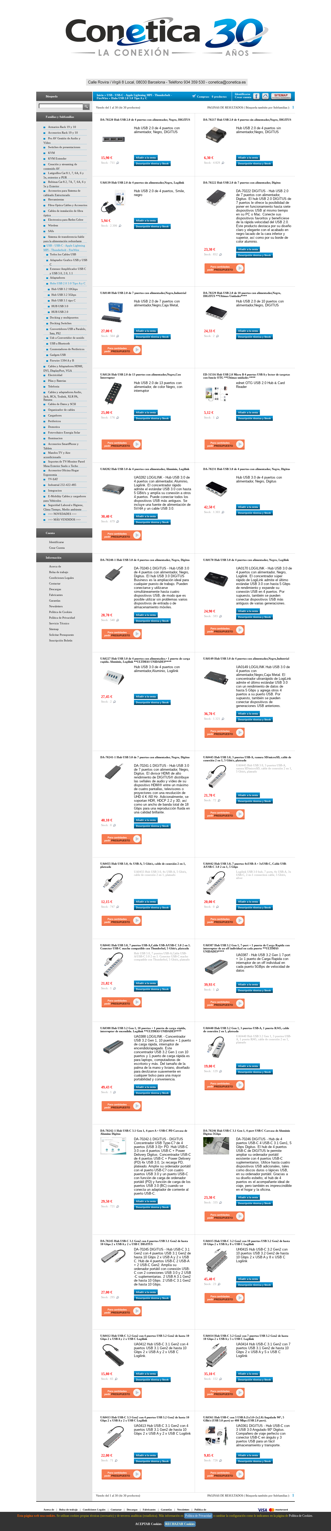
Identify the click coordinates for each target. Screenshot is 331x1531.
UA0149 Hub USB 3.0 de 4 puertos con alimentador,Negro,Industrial (246, 658)
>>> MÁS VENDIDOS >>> (64, 519)
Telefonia (53, 386)
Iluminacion (55, 438)
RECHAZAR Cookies (180, 1524)
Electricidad (55, 375)
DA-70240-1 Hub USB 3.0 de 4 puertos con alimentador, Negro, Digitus (145, 559)
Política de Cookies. (301, 1516)
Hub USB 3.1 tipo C (63, 300)
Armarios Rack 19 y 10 (62, 126)
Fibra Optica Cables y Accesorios (67, 205)
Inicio (100, 95)
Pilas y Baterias (57, 380)
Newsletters (56, 606)
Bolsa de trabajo (58, 572)
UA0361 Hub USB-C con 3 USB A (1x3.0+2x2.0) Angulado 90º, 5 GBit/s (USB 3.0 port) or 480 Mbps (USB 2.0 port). (243, 1419)
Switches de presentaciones (64, 147)
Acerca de (55, 566)
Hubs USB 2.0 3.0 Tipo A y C (67, 283)
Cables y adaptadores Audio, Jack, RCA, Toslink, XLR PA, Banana (62, 396)
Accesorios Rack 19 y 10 (63, 132)
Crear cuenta (243, 97)
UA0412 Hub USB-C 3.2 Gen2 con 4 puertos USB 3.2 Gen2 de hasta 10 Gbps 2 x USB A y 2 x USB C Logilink (144, 1337)
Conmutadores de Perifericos (67, 349)
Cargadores (55, 415)
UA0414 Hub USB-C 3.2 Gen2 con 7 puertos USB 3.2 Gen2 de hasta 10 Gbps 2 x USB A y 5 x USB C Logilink (245, 1337)
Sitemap (54, 629)
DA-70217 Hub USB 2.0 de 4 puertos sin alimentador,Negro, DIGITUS (247, 119)
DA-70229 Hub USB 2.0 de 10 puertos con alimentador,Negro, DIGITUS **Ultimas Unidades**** (242, 294)
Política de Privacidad (62, 617)
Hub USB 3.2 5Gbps (63, 294)
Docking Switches (60, 323)
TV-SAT (53, 479)
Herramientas (56, 199)
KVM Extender (57, 158)
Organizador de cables (61, 409)
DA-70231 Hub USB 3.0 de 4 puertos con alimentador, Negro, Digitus (246, 469)
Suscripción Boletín (60, 640)
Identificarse (56, 542)
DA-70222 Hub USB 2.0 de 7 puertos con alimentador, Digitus (242, 182)
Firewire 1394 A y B (62, 360)
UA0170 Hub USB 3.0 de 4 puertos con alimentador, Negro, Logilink (246, 559)
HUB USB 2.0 (59, 311)
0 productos (219, 96)
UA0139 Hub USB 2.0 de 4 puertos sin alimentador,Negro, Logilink (142, 182)
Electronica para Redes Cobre (65, 219)
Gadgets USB (58, 354)
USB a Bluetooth (60, 343)
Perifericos (54, 421)
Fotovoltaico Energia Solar (64, 432)
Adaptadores (57, 277)
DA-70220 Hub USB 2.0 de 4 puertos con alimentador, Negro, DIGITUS (145, 119)
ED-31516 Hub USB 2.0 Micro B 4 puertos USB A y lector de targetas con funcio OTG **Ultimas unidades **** (246, 376)
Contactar (55, 583)
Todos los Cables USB (63, 254)
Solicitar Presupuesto (61, 634)
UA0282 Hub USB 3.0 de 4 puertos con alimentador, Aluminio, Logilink (144, 469)
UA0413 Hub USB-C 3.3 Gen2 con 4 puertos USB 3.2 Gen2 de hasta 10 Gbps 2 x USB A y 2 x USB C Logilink (144, 1419)
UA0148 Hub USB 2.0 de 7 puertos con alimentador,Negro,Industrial (143, 292)
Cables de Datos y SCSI (62, 404)
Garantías (54, 600)
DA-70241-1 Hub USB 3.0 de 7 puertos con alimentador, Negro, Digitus (145, 757)
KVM (51, 152)
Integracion (55, 490)
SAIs (51, 231)
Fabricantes (56, 594)
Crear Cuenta (57, 547)
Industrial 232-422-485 (62, 484)
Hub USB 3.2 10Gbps (64, 289)
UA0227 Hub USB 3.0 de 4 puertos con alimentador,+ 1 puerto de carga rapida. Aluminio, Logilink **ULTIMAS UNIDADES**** (145, 660)
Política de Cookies (60, 611)
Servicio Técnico (59, 623)
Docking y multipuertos (64, 317)
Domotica (54, 426)
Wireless (53, 225)
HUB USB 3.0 (59, 306)
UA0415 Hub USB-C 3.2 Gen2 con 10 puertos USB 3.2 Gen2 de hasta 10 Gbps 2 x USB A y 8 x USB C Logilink (246, 1242)
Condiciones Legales (61, 577)
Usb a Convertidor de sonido (67, 337)
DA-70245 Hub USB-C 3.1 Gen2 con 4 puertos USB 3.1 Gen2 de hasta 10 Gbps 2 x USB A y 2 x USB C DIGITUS (144, 1242)
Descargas (55, 589)
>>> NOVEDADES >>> (62, 513)
